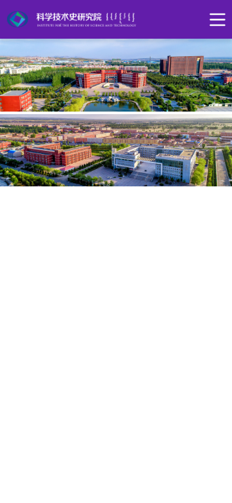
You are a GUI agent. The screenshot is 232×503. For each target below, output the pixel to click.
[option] (116, 75)
